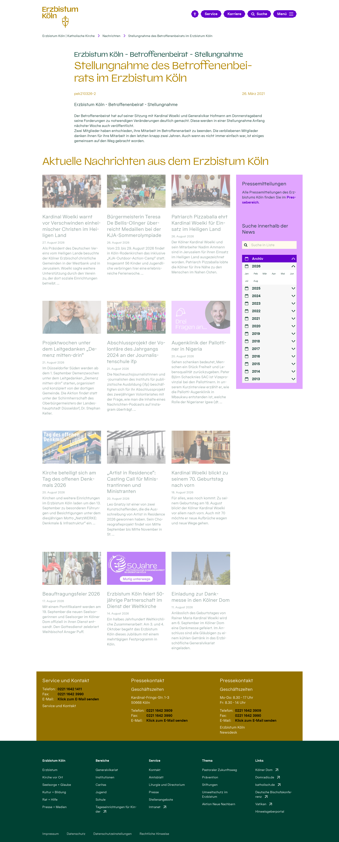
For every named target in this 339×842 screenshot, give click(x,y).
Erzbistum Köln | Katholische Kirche (68, 36)
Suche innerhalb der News (265, 229)
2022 (256, 311)
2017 (256, 349)
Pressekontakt (147, 680)
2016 (256, 356)
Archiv (257, 258)
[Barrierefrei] (195, 14)
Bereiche (102, 760)
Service (154, 760)
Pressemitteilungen (264, 184)
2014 (256, 371)
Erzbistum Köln (53, 760)
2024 (256, 296)
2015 (256, 364)
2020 (256, 326)
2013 (256, 379)
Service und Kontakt (65, 680)
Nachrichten (111, 36)
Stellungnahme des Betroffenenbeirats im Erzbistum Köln (170, 36)
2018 (256, 341)
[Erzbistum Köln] (60, 17)
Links (259, 760)
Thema (207, 760)
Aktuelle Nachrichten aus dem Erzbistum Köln (155, 161)
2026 (256, 266)
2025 (256, 288)
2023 (256, 303)
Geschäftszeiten (147, 689)
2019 (256, 333)
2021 (256, 318)
